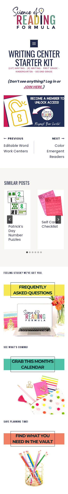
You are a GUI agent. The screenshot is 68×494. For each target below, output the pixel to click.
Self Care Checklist (50, 224)
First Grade (50, 68)
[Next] (58, 219)
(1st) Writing (17, 68)
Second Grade (43, 71)
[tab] (27, 252)
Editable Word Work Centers (16, 145)
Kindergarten (24, 71)
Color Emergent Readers (55, 148)
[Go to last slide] (10, 219)
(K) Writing (34, 68)
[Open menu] (34, 43)
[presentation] (17, 203)
